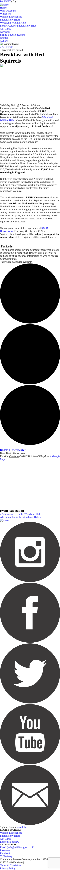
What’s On (5, 13)
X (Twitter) (6, 856)
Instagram (5, 850)
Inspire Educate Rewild (12, 34)
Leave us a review (9, 841)
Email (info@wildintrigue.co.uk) (17, 847)
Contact (4, 40)
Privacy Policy (7, 868)
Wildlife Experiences (11, 16)
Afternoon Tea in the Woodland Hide (20, 514)
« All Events (6, 47)
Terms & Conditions (10, 865)
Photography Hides (10, 19)
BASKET (5, 1)
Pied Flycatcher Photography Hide (18, 25)
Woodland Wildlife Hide (13, 22)
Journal (4, 37)
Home (3, 7)
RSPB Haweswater (13, 450)
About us (5, 31)
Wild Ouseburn (8, 10)
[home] (4, 4)
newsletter (22, 827)
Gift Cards (5, 28)
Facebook (5, 853)
